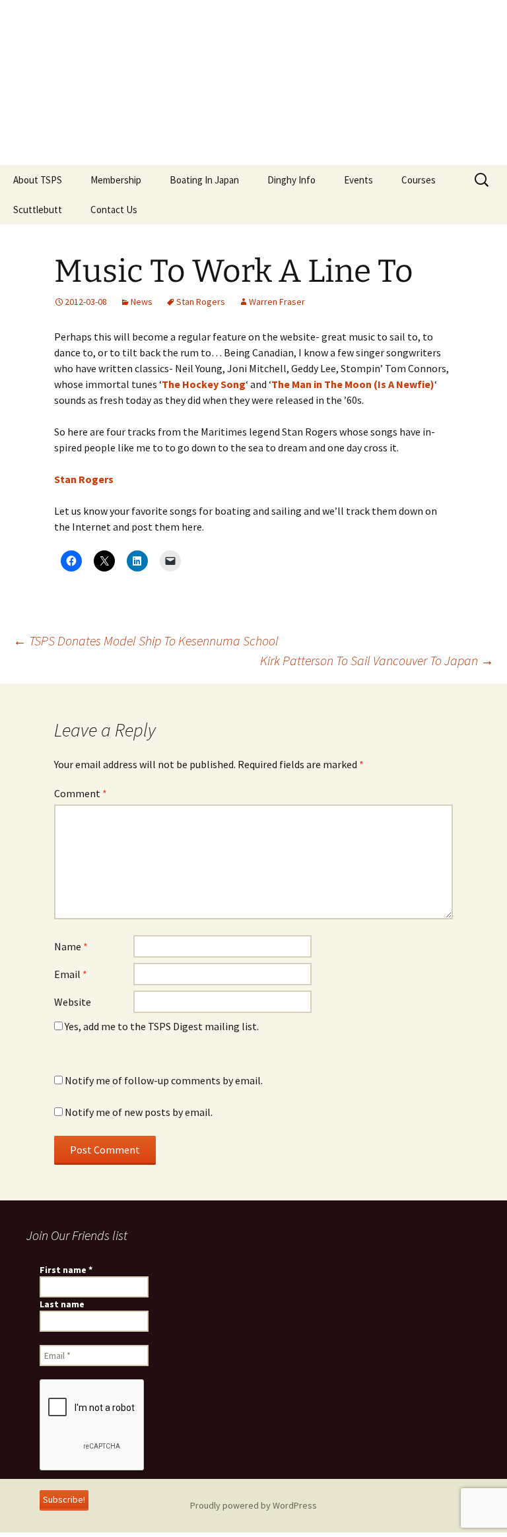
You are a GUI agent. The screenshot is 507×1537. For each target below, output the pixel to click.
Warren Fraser (277, 302)
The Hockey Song (204, 384)
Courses (418, 180)
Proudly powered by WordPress (253, 1505)
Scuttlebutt (37, 209)
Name (71, 946)
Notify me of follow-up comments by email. (164, 1080)
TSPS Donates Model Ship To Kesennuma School (146, 640)
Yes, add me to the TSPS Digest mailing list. (161, 1026)
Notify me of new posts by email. (139, 1112)
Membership (115, 180)
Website (72, 1001)
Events (358, 180)
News (141, 302)
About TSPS (37, 180)
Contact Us (113, 209)
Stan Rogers (200, 302)
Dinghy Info (291, 180)
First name (66, 1270)
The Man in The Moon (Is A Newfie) (352, 384)
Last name (62, 1304)
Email (70, 974)
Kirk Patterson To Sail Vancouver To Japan (377, 660)
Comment (80, 793)
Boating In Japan (204, 180)
